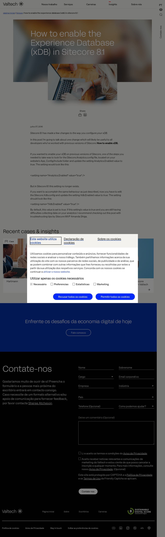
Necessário (40, 284)
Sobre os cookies (109, 239)
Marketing (103, 284)
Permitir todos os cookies (115, 296)
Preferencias (61, 284)
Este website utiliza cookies (43, 241)
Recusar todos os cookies (72, 296)
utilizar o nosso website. (56, 271)
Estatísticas (82, 284)
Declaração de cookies (74, 241)
